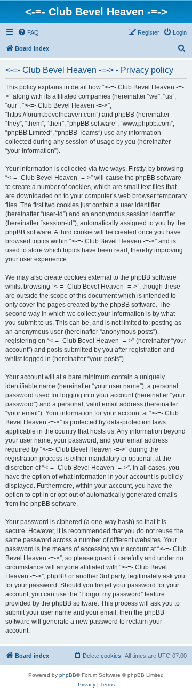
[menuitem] (28, 32)
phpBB (67, 675)
